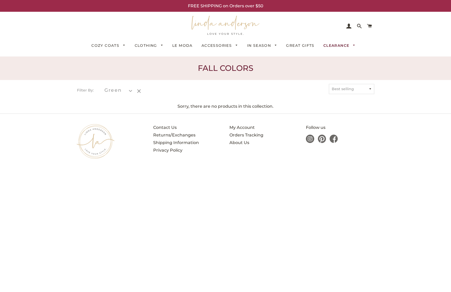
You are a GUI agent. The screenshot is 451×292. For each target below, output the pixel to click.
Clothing (147, 45)
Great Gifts (300, 45)
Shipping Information (176, 142)
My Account (242, 127)
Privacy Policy (167, 150)
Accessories (217, 45)
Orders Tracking (246, 135)
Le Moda (182, 45)
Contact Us (165, 127)
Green (113, 90)
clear (139, 91)
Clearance (337, 45)
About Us (239, 142)
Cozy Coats (106, 45)
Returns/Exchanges (174, 135)
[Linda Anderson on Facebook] (334, 141)
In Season (259, 45)
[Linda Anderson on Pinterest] (322, 141)
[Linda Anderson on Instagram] (310, 141)
